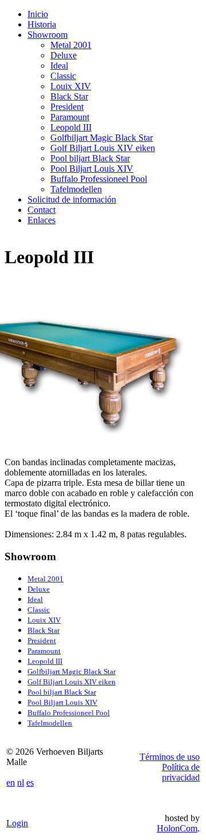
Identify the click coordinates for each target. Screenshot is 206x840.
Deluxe (63, 55)
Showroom (47, 34)
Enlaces (41, 220)
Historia (41, 24)
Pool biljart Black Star (90, 158)
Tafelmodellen (76, 189)
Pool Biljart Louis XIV (91, 168)
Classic (63, 76)
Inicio (37, 14)
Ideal (59, 65)
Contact (41, 210)
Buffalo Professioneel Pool (98, 179)
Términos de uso (170, 757)
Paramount (69, 117)
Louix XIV (70, 86)
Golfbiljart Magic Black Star (101, 137)
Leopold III (71, 127)
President (67, 107)
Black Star (69, 96)
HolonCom (177, 828)
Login (17, 823)
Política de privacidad (181, 772)
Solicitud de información (71, 199)
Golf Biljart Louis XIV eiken (102, 148)
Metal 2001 (71, 45)
